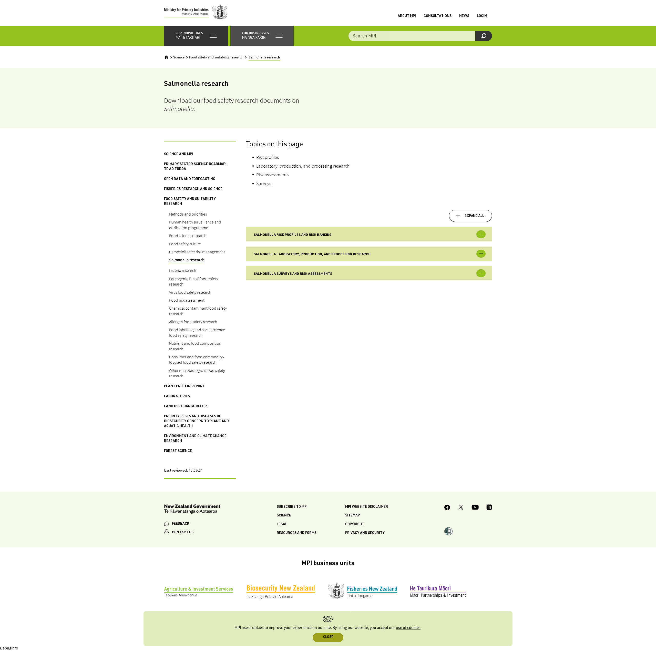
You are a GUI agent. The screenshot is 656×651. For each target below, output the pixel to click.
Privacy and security (365, 533)
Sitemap (352, 515)
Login (482, 16)
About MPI (407, 16)
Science (178, 57)
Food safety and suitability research (216, 57)
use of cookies (408, 627)
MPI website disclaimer (366, 507)
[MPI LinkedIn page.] (489, 508)
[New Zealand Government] (192, 509)
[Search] (483, 36)
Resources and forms (296, 533)
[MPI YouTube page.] (475, 508)
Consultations (438, 16)
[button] (196, 36)
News (464, 16)
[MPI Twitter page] (461, 508)
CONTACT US (182, 532)
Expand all (474, 216)
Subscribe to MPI (292, 507)
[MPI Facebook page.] (447, 508)
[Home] (166, 57)
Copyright (354, 524)
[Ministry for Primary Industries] (196, 13)
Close (328, 637)
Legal (282, 524)
